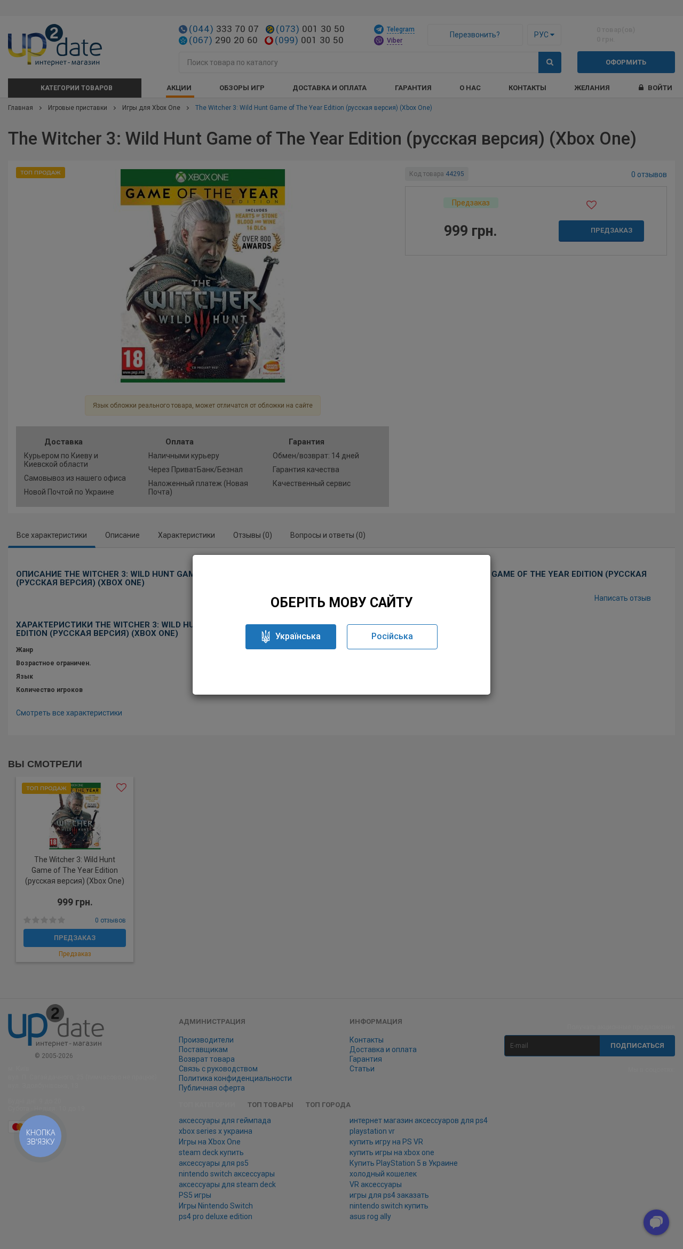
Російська (392, 636)
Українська (298, 636)
